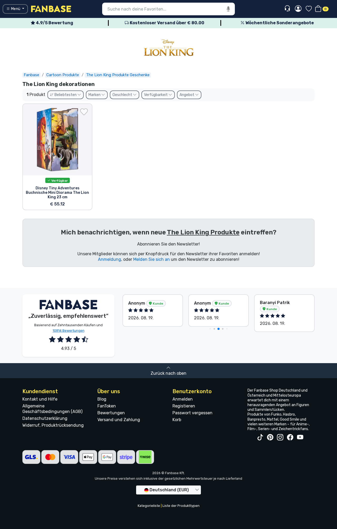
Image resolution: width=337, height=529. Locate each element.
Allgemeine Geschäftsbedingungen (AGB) (52, 408)
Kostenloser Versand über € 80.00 (166, 22)
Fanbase (31, 75)
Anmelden (182, 399)
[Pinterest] (270, 437)
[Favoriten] (308, 9)
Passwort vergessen (192, 412)
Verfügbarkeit (156, 95)
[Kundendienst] (288, 8)
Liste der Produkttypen (181, 506)
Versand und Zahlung (118, 419)
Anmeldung (109, 259)
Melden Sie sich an (151, 259)
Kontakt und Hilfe (39, 399)
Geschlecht (122, 95)
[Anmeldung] (298, 9)
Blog (101, 399)
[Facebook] (290, 437)
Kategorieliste (149, 506)
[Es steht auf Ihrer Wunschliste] (84, 112)
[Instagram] (280, 437)
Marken (94, 95)
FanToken (106, 405)
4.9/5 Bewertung (54, 22)
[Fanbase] (51, 8)
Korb (176, 419)
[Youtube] (300, 437)
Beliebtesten (65, 95)
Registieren (183, 405)
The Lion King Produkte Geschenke (118, 75)
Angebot (187, 95)
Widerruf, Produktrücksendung (53, 425)
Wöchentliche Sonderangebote (279, 22)
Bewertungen (111, 412)
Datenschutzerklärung (44, 418)
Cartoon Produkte (62, 75)
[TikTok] (260, 437)
